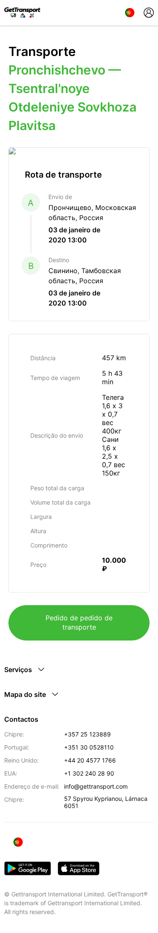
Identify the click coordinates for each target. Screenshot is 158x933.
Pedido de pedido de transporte (79, 622)
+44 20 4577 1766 (90, 760)
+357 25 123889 (87, 734)
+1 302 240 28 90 (89, 773)
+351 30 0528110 (89, 747)
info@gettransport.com (96, 786)
